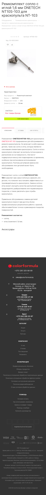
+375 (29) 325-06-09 (23, 270)
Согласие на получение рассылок (23, 381)
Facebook (15, 421)
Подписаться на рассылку (23, 427)
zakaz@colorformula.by (24, 277)
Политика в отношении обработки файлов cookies (23, 378)
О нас (23, 345)
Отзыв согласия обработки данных (23, 387)
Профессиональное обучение (23, 366)
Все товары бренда (12, 113)
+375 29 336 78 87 (24, 307)
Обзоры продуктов (23, 369)
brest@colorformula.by (24, 318)
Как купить (34, 130)
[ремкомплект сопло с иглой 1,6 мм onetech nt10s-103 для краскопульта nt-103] (23, 63)
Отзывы (21, 130)
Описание (8, 130)
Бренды (23, 334)
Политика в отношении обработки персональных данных (23, 375)
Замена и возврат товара (23, 405)
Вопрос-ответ (23, 372)
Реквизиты (23, 354)
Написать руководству (23, 411)
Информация (23, 362)
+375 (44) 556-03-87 (24, 316)
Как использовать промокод (23, 402)
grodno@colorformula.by (24, 299)
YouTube (31, 421)
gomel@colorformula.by (24, 309)
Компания (22, 341)
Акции (23, 328)
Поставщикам (23, 351)
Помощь (23, 394)
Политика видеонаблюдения (23, 384)
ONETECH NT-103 (9, 141)
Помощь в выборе (23, 408)
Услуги (23, 331)
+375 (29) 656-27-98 (24, 297)
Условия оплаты (23, 399)
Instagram (20, 421)
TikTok (36, 421)
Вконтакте (9, 421)
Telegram (25, 421)
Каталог (23, 323)
